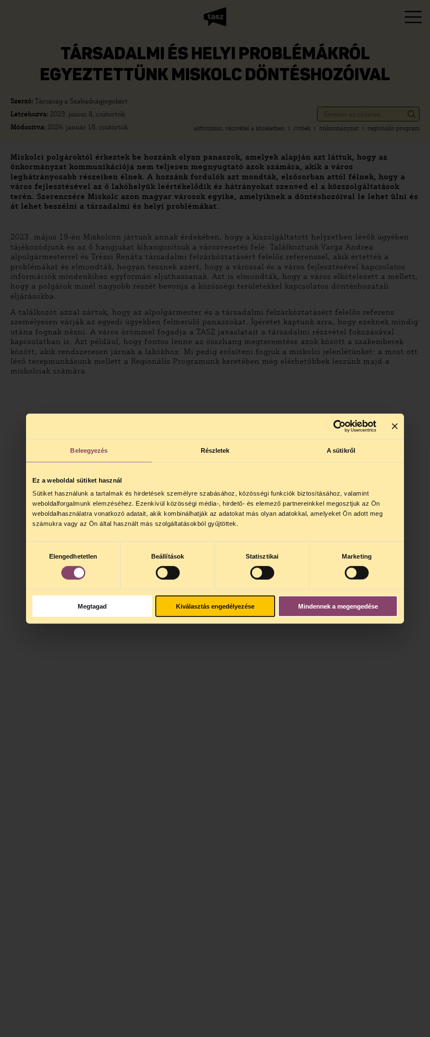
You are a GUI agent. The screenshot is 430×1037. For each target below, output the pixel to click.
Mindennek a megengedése (338, 606)
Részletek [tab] (215, 450)
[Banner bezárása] (395, 426)
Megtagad (92, 606)
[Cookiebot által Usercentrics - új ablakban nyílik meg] (339, 426)
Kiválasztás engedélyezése (215, 606)
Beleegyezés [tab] (89, 450)
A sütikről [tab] (341, 450)
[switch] (168, 572)
